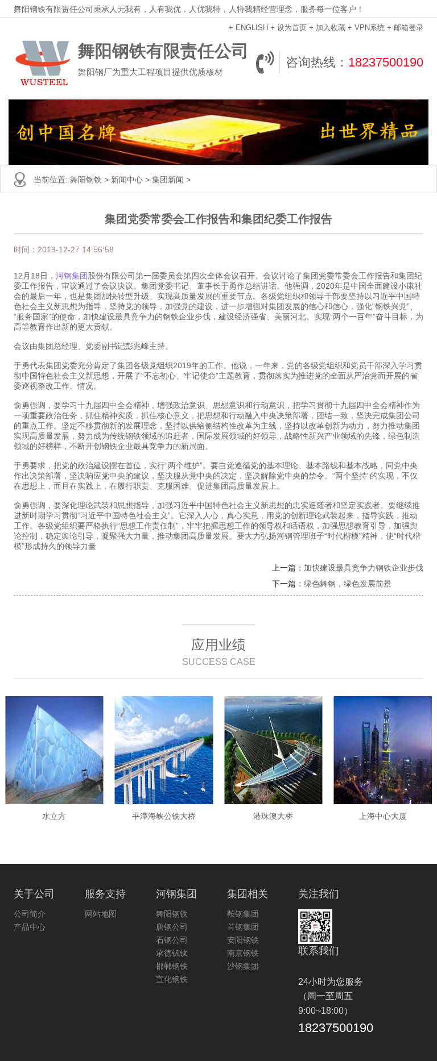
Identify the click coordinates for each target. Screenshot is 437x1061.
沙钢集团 (243, 966)
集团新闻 (168, 179)
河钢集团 (72, 275)
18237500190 (385, 62)
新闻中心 (127, 179)
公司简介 (30, 913)
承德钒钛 (172, 953)
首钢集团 (243, 926)
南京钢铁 (243, 953)
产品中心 (30, 926)
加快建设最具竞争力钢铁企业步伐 (363, 567)
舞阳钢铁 (86, 179)
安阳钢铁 (243, 940)
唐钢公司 (172, 926)
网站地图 (101, 913)
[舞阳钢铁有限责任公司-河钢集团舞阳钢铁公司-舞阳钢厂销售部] (43, 62)
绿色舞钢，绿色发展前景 (347, 583)
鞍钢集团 (243, 913)
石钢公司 (172, 940)
